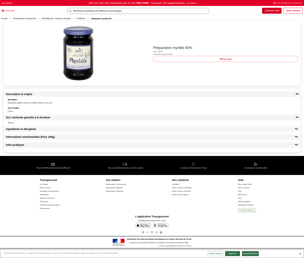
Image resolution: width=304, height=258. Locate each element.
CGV (240, 198)
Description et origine (19, 94)
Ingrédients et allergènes (21, 129)
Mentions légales (244, 201)
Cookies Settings (247, 210)
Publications (44, 195)
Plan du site (242, 195)
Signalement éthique (245, 205)
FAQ (239, 191)
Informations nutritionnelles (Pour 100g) (30, 136)
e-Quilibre (175, 184)
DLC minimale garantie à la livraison (28, 117)
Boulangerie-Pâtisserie (114, 188)
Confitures (80, 18)
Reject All (232, 253)
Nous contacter (243, 188)
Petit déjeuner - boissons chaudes (56, 18)
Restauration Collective (114, 191)
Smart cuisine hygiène (180, 195)
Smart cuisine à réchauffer (182, 188)
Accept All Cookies (250, 253)
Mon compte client (245, 184)
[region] (152, 254)
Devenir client (45, 188)
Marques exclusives (47, 198)
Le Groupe (44, 184)
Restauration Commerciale (24, 18)
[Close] (300, 253)
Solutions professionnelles (49, 205)
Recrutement (45, 208)
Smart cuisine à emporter (181, 191)
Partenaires (44, 201)
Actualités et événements (49, 191)
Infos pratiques (15, 144)
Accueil (4, 18)
